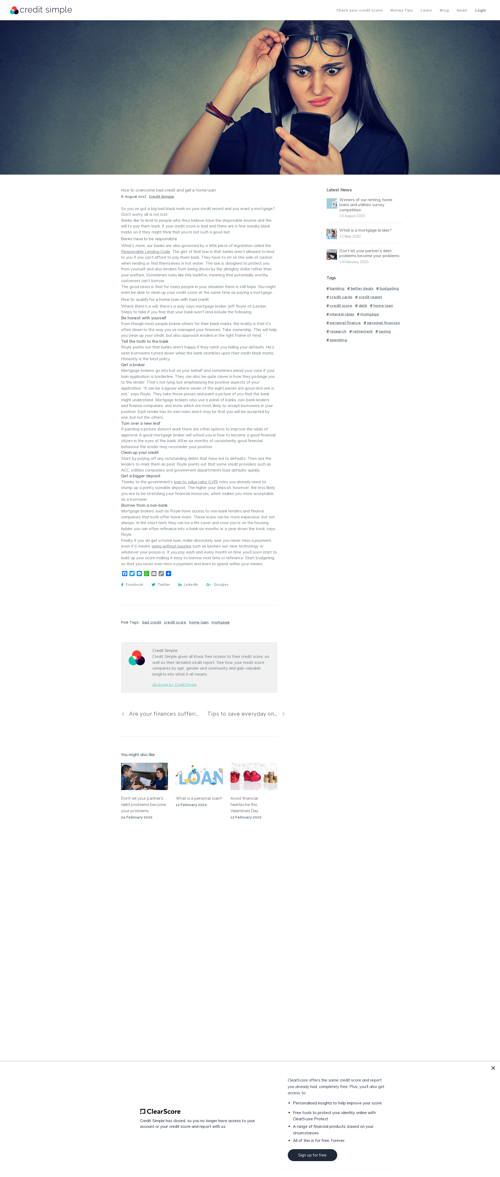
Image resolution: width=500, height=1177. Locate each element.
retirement (363, 331)
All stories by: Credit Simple (174, 685)
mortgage (220, 622)
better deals (362, 288)
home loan (199, 622)
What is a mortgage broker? (365, 230)
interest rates (342, 314)
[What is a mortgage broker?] (332, 233)
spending (338, 340)
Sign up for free (312, 1155)
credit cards (341, 297)
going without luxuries (171, 546)
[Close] (493, 1068)
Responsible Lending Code (145, 251)
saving (385, 331)
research (338, 331)
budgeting (389, 288)
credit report (370, 297)
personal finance (345, 323)
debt (363, 306)
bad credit (151, 622)
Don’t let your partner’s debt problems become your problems (369, 253)
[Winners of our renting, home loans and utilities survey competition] (332, 202)
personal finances (383, 323)
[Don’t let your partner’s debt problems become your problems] (332, 253)
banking (337, 288)
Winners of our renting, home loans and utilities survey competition (365, 204)
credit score (175, 622)
